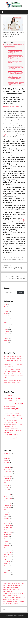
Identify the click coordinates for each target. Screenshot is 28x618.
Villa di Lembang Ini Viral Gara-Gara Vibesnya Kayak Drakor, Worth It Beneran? (12, 382)
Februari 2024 (7, 521)
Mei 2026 (6, 460)
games (14, 420)
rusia (10, 437)
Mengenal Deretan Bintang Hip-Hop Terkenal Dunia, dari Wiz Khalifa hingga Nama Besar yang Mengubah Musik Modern (13, 585)
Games (19, 257)
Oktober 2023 (7, 530)
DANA (6, 411)
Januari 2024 (7, 523)
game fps (7, 415)
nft (15, 430)
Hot (23, 257)
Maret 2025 (7, 491)
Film (5, 315)
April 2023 (6, 543)
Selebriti (6, 338)
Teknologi (19, 259)
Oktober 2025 (7, 476)
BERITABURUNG (7, 106)
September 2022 (8, 559)
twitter (6, 439)
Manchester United (9, 428)
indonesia (7, 424)
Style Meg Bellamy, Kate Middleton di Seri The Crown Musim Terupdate (14, 45)
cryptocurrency (11, 409)
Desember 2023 (8, 525)
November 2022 (8, 554)
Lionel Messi (7, 426)
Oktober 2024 (7, 503)
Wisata (5, 257)
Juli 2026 (6, 456)
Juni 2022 (6, 565)
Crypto (18, 403)
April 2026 (6, 462)
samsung (15, 437)
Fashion (16, 257)
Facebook (6, 413)
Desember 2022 (8, 552)
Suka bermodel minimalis (11, 47)
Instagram (15, 424)
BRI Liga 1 (13, 400)
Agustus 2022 (7, 561)
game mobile (16, 415)
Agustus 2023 (7, 534)
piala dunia (7, 432)
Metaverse (8, 430)
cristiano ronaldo (8, 403)
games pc (7, 422)
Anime (9, 257)
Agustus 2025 (7, 480)
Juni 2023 (6, 539)
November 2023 (8, 527)
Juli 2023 (6, 536)
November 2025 (8, 474)
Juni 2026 (6, 458)
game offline (7, 418)
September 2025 (8, 478)
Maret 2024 (7, 518)
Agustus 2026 (7, 453)
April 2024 (6, 516)
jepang (20, 424)
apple (5, 395)
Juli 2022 (6, 563)
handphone (14, 422)
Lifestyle (4, 259)
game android (15, 413)
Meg (24, 220)
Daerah (6, 311)
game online (17, 418)
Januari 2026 (7, 469)
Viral (22, 259)
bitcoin (7, 400)
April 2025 (6, 489)
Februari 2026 (7, 467)
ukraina (12, 439)
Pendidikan (13, 259)
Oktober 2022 (7, 556)
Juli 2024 (6, 509)
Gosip (5, 320)
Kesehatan (6, 324)
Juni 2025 (6, 485)
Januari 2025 (7, 496)
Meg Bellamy (16, 106)
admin (19, 39)
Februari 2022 (7, 574)
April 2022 (6, 570)
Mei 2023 (6, 541)
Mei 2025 (6, 487)
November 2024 (8, 500)
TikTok (20, 437)
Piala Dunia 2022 (11, 435)
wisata (6, 440)
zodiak (15, 440)
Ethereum (20, 411)
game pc (7, 420)
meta (16, 428)
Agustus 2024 (7, 507)
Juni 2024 (6, 512)
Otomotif (9, 259)
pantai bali (19, 430)
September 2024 (8, 505)
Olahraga (6, 331)
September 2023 (8, 532)
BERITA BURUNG (12, 398)
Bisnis (12, 257)
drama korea (13, 411)
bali (10, 395)
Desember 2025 (8, 471)
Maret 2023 (7, 545)
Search (20, 292)
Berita (5, 307)
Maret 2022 (6, 572)
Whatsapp (19, 439)
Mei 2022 (6, 568)
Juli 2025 (6, 482)
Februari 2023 (7, 547)
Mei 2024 (6, 514)
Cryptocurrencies (9, 406)
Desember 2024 (8, 498)
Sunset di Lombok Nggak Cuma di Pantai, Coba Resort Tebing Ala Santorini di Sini (13, 375)
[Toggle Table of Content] (22, 43)
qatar (21, 434)
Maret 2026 (7, 465)
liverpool (13, 426)
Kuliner (5, 327)
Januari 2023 (7, 550)
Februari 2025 (7, 494)
